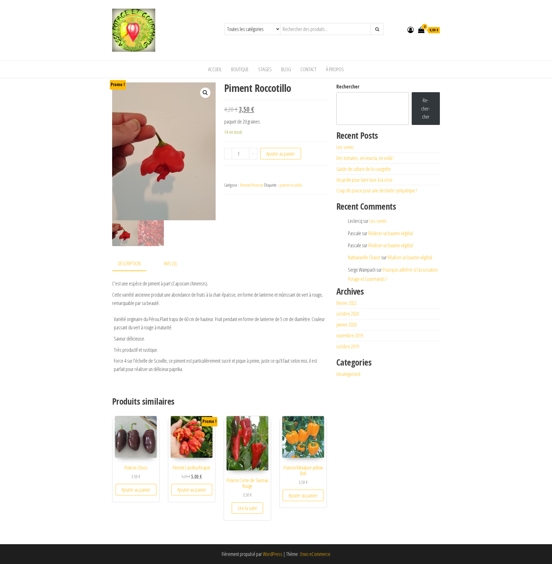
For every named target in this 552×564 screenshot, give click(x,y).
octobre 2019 (347, 346)
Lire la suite (247, 508)
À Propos (335, 69)
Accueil (215, 69)
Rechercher (347, 86)
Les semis (345, 147)
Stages (265, 69)
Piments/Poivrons (251, 185)
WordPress (272, 554)
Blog (286, 69)
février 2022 (346, 303)
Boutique (240, 69)
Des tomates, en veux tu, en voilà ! (365, 157)
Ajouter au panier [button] (136, 489)
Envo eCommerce (315, 554)
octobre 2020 (347, 313)
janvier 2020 (346, 324)
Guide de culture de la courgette (363, 168)
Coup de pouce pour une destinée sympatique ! (376, 190)
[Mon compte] (410, 29)
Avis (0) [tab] (170, 263)
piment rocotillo (290, 185)
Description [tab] (129, 263)
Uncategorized (348, 373)
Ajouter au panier (280, 153)
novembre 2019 (349, 335)
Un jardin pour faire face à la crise (364, 179)
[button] (205, 93)
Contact (308, 69)
